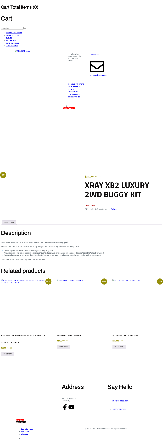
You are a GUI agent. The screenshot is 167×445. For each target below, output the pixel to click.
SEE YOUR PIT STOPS (14, 32)
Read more (7, 354)
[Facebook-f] (65, 407)
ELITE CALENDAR (12, 43)
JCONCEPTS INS (12, 45)
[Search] (25, 28)
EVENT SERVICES (12, 35)
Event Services (27, 429)
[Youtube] (71, 407)
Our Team (25, 431)
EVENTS (9, 38)
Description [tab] (9, 222)
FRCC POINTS (11, 40)
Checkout (24, 434)
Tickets (114, 209)
